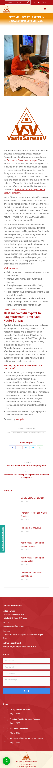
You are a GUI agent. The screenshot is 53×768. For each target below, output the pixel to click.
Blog (34, 428)
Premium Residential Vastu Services (34, 514)
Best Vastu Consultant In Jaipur (22, 160)
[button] (6, 761)
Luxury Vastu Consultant (32, 498)
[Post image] (11, 502)
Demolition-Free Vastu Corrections (31, 574)
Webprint (20, 419)
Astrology (29, 428)
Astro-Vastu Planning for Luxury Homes (32, 544)
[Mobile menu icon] (48, 8)
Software (34, 762)
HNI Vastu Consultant (31, 528)
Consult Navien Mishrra (2, 539)
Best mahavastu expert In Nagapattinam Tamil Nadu (28, 432)
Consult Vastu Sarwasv (15, 309)
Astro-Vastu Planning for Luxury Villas (32, 559)
